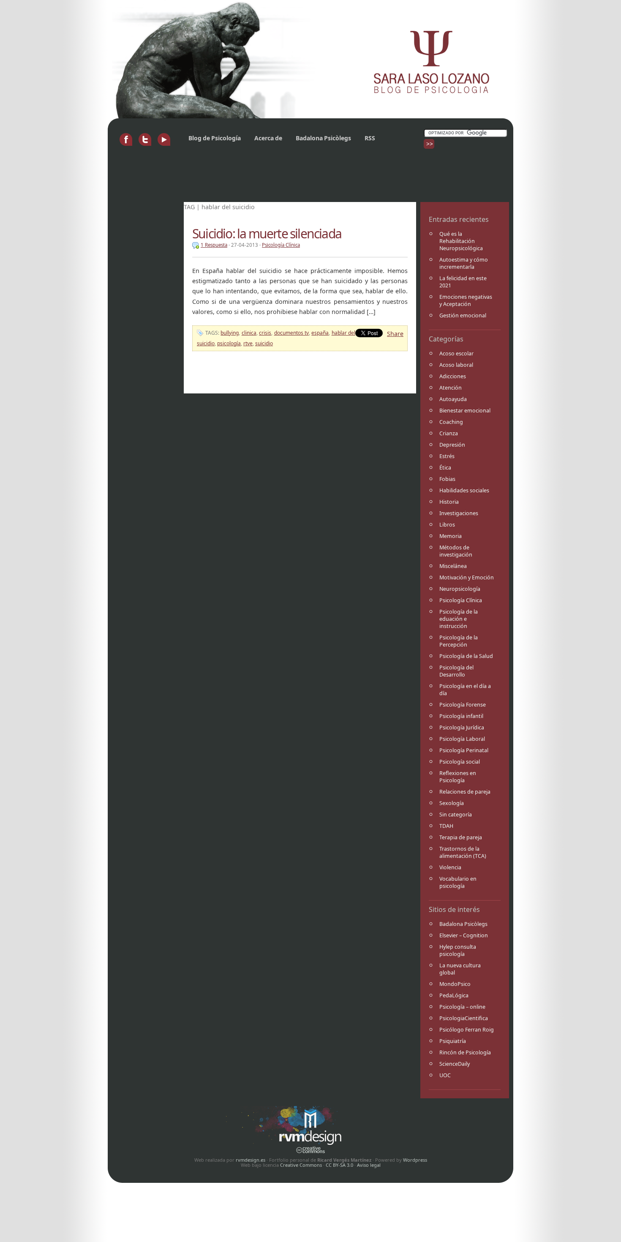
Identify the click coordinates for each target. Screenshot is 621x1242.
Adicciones (452, 376)
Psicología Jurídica (461, 727)
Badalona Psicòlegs (323, 138)
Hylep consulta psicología (457, 950)
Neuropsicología (459, 588)
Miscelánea (453, 566)
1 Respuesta (214, 245)
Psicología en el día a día (465, 689)
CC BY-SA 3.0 (339, 1165)
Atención (450, 387)
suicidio (264, 343)
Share (395, 334)
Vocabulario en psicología (458, 882)
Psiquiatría (452, 1041)
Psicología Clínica (460, 600)
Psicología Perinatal (463, 750)
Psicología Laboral (462, 738)
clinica (249, 332)
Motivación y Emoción (466, 577)
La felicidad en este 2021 (463, 282)
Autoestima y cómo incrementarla (463, 263)
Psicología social (459, 761)
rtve (248, 343)
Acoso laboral (456, 365)
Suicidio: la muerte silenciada (266, 233)
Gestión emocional (462, 315)
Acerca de (268, 138)
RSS (370, 138)
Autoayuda (453, 399)
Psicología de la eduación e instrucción (458, 619)
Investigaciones (458, 513)
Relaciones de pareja (464, 791)
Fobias (447, 479)
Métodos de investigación (455, 551)
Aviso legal (369, 1165)
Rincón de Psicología (465, 1052)
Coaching (451, 422)
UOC (445, 1075)
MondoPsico (455, 984)
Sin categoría (455, 814)
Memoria (450, 536)
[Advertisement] (265, 179)
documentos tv (291, 332)
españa (320, 332)
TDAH (446, 826)
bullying (230, 332)
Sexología (451, 803)
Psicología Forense (462, 704)
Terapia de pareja (460, 837)
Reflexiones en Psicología (457, 777)
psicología (229, 343)
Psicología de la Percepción (458, 641)
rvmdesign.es (250, 1160)
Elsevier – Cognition (463, 935)
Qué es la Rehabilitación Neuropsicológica (461, 241)
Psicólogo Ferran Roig (466, 1029)
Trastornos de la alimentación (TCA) (462, 852)
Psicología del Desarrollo (456, 671)
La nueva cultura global (460, 969)
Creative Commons (301, 1165)
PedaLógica (453, 995)
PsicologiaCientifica (463, 1018)
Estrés (447, 456)
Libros (447, 524)
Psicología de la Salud (466, 656)
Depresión (452, 444)
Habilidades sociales (464, 490)
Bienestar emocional (464, 410)
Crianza (448, 433)
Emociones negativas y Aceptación (465, 300)
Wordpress (415, 1160)
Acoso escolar (456, 353)
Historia (449, 501)
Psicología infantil (461, 716)
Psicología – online (462, 1006)
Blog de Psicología (214, 138)
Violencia (450, 867)
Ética (445, 467)
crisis (265, 332)
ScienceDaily (454, 1063)
